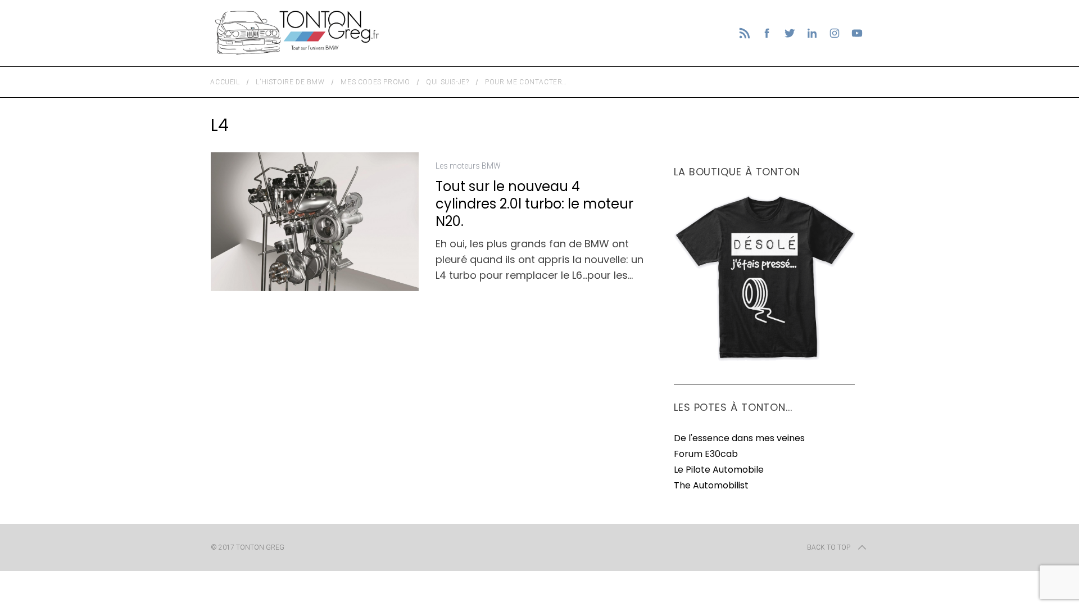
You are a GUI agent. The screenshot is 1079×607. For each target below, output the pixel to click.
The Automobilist (711, 485)
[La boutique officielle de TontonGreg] (764, 358)
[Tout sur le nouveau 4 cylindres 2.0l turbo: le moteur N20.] (315, 221)
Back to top (828, 547)
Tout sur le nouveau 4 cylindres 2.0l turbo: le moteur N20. (534, 203)
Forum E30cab (706, 453)
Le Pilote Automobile (719, 469)
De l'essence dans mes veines (739, 438)
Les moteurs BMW (468, 165)
